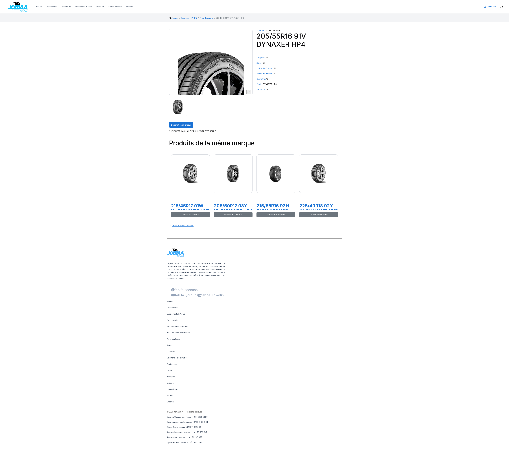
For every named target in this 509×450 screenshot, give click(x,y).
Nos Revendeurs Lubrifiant (178, 333)
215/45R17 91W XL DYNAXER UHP (190, 208)
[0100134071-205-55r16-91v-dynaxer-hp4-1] (178, 107)
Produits (64, 6)
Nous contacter (173, 339)
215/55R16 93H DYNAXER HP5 (272, 208)
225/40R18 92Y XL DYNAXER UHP (318, 208)
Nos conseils (172, 320)
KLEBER (260, 30)
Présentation (51, 6)
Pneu (169, 345)
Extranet (129, 6)
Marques (100, 6)
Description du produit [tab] (181, 125)
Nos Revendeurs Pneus (177, 326)
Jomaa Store (172, 389)
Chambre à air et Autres (177, 358)
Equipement (172, 364)
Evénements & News (84, 6)
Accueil (39, 6)
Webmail (170, 402)
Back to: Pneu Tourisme (183, 225)
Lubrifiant (171, 351)
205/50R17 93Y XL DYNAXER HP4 (233, 208)
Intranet (170, 395)
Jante (169, 370)
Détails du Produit (190, 214)
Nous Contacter (115, 6)
